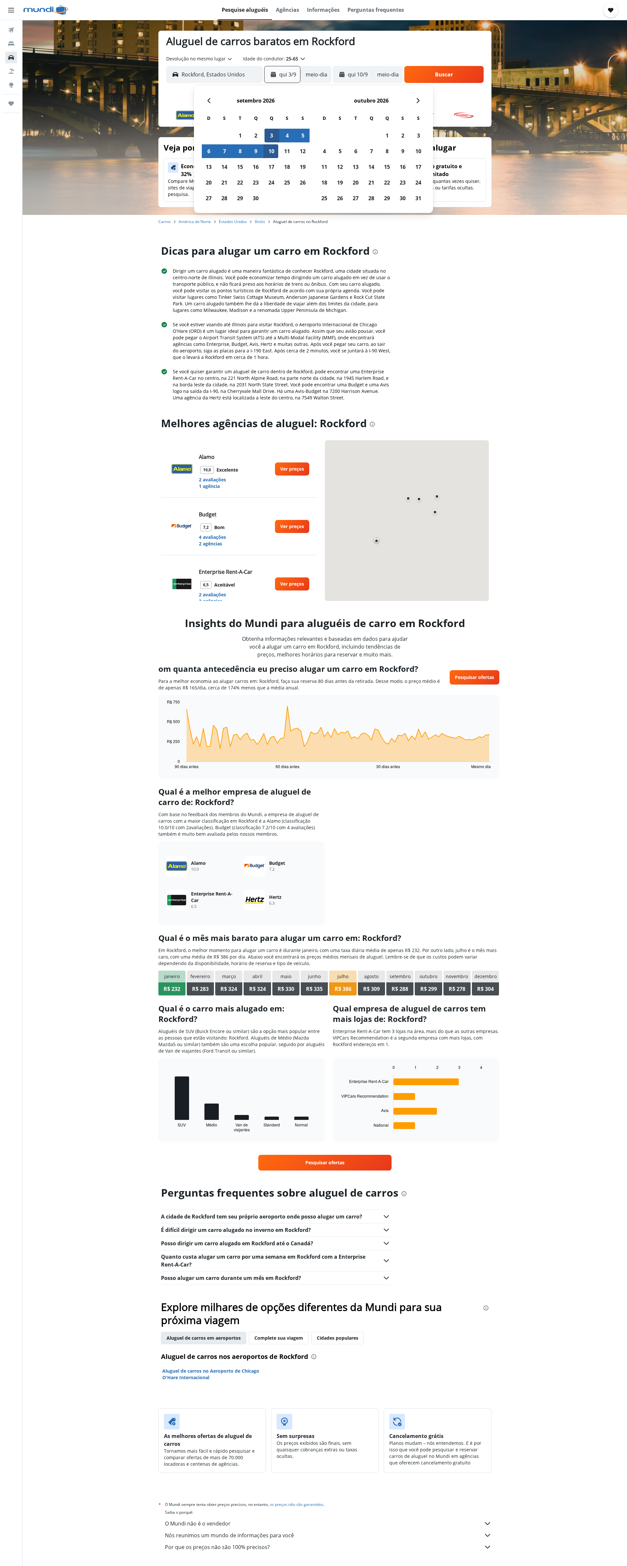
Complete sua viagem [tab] (278, 1338)
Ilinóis (260, 221)
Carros (164, 221)
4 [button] (287, 135)
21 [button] (224, 182)
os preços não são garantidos (296, 1504)
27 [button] (209, 198)
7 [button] (224, 151)
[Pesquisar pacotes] (11, 71)
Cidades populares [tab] (337, 1338)
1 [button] (240, 135)
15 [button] (240, 166)
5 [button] (302, 135)
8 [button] (240, 151)
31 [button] (418, 198)
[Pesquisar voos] (11, 30)
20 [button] (209, 182)
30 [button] (256, 198)
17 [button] (271, 166)
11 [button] (287, 151)
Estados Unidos (233, 221)
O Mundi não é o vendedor (198, 1523)
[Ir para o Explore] (11, 84)
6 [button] (208, 151)
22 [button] (240, 182)
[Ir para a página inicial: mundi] (46, 10)
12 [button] (303, 151)
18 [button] (287, 166)
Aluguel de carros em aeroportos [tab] (204, 1338)
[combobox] (199, 59)
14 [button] (224, 166)
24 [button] (271, 182)
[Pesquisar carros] (11, 57)
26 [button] (303, 182)
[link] (292, 469)
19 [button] (303, 166)
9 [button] (255, 151)
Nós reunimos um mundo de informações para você (229, 1535)
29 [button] (240, 198)
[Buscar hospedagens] (11, 43)
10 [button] (271, 151)
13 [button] (209, 166)
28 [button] (224, 198)
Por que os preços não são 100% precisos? (217, 1547)
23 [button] (256, 182)
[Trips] (11, 103)
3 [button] (271, 135)
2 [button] (255, 135)
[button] (11, 10)
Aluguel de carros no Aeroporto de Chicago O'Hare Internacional (210, 1374)
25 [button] (287, 182)
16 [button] (256, 166)
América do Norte (195, 221)
